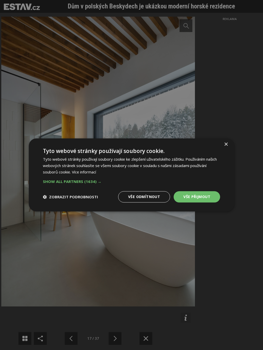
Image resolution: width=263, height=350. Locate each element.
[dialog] (131, 175)
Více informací (84, 171)
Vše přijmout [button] (196, 196)
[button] (131, 181)
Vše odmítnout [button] (144, 196)
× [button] (226, 144)
